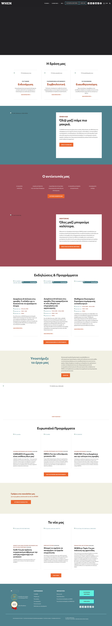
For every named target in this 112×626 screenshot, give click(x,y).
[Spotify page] (101, 3)
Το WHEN (36, 594)
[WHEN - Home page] (6, 3)
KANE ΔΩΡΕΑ (87, 601)
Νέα (62, 3)
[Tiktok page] (98, 3)
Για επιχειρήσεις (37, 601)
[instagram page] (85, 607)
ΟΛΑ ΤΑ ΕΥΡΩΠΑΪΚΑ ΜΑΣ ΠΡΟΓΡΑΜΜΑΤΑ (56, 474)
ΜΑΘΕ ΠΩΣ (65, 375)
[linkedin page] (80, 607)
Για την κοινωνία (37, 603)
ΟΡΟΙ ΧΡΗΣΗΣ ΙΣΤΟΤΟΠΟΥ (18, 618)
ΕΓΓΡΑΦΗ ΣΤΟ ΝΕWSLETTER (20, 502)
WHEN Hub (82, 3)
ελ (104, 3)
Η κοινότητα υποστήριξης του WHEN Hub (65, 601)
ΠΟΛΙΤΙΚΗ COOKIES (47, 618)
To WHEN (46, 3)
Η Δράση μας (55, 3)
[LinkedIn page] (91, 3)
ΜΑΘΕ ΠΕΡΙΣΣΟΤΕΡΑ (63, 37)
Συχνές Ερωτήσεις (60, 596)
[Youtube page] (96, 3)
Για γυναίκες (36, 599)
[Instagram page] (93, 3)
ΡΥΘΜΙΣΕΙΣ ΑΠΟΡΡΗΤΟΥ (56, 618)
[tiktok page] (90, 607)
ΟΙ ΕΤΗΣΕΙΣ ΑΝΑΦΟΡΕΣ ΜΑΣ (56, 196)
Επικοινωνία (59, 594)
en (107, 3)
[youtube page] (88, 607)
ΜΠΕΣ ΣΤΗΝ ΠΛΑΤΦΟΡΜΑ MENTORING (70, 246)
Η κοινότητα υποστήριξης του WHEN (64, 599)
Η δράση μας (36, 596)
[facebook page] (83, 607)
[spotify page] (93, 607)
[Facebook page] (89, 3)
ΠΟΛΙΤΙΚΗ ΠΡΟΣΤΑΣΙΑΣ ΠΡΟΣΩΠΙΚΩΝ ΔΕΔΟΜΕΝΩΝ (33, 618)
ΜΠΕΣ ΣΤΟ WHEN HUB (66, 144)
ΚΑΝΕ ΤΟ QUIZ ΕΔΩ (56, 416)
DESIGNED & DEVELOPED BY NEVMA (81, 618)
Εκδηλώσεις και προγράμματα (40, 606)
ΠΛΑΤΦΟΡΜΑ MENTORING (72, 3)
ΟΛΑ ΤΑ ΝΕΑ (56, 575)
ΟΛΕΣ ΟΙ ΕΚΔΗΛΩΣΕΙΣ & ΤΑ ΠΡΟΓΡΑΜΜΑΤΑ (56, 342)
